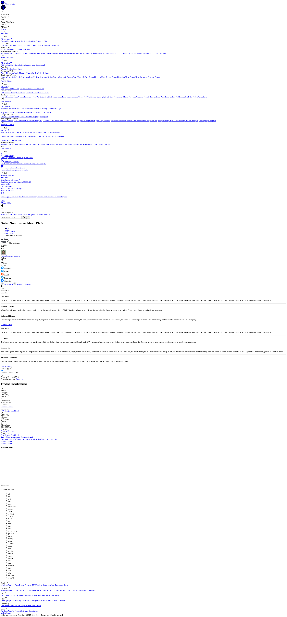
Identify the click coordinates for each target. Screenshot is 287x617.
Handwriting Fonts (31, 89)
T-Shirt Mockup (6, 53)
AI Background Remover (38, 601)
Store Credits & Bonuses (23, 590)
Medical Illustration (40, 77)
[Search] (24, 217)
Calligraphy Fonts (103, 97)
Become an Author (8, 606)
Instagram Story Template (101, 121)
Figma (28, 73)
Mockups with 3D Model (28, 45)
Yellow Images (6, 613)
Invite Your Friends (34, 606)
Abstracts (11, 132)
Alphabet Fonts (122, 97)
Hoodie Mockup (18, 53)
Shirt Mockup (94, 53)
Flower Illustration (118, 77)
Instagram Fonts (72, 97)
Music (20, 136)
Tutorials (21, 595)
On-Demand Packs (39, 590)
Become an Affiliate (23, 284)
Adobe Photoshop (7, 73)
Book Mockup (42, 53)
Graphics (11, 585)
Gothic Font (82, 97)
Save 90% (4, 33)
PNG (34, 585)
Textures (28, 65)
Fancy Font (32, 97)
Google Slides (6, 117)
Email (50, 108)
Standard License (7, 407)
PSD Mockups (161, 53)
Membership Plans (7, 590)
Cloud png (35, 144)
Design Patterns (53, 77)
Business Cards (14, 108)
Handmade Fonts (32, 93)
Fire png (18, 144)
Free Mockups (53, 45)
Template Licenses (7, 125)
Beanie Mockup (136, 53)
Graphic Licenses (7, 81)
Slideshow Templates (50, 121)
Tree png (101, 144)
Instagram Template (165, 121)
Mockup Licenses (7, 57)
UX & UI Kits (46, 113)
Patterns (22, 65)
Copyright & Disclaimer (87, 590)
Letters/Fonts (16, 140)
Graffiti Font (91, 97)
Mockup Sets (14, 45)
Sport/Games (39, 136)
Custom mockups (23, 49)
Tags (52, 595)
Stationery (39, 41)
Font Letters (183, 97)
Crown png (44, 144)
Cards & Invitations (27, 108)
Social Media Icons (18, 77)
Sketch (33, 73)
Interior (3, 136)
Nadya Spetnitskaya (8, 256)
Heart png (4, 144)
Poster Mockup (52, 53)
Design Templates (25, 585)
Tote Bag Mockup (148, 53)
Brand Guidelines (44, 595)
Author (17, 256)
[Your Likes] (2, 203)
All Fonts (4, 87)
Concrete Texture (154, 77)
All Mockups (5, 39)
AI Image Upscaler (8, 601)
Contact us (19, 379)
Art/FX (9, 140)
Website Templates (133, 121)
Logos (59, 108)
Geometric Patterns (66, 77)
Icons (33, 65)
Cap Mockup (104, 53)
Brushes (10, 69)
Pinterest (18, 611)
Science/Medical (29, 136)
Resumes (27, 113)
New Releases (43, 45)
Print (45, 41)
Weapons (4, 132)
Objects (3, 140)
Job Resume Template (180, 121)
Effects (85, 77)
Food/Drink (45, 132)
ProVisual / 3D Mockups (56, 601)
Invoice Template (7, 121)
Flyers (54, 108)
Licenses (75, 590)
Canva (22, 117)
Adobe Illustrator (20, 73)
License (3, 29)
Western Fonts (202, 97)
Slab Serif (15, 89)
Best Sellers (5, 45)
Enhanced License (7, 431)
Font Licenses (6, 101)
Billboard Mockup (82, 53)
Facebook (4, 611)
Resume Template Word (148, 121)
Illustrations (14, 65)
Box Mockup (125, 53)
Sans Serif (8, 89)
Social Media (35, 113)
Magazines (5, 113)
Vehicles (18, 41)
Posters (11, 113)
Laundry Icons (6, 77)
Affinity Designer (43, 73)
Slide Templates (19, 121)
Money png (78, 144)
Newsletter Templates (118, 121)
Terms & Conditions (53, 590)
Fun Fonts (132, 97)
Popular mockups (61, 585)
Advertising (31, 41)
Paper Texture (78, 77)
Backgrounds (40, 65)
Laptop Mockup (114, 53)
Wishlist (39, 585)
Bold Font (113, 97)
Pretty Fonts (165, 97)
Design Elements (95, 77)
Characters (18, 132)
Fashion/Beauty (28, 132)
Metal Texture (130, 77)
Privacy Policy (66, 590)
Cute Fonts (53, 97)
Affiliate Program (21, 606)
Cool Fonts (14, 97)
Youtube (11, 611)
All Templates (6, 106)
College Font (174, 97)
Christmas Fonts (142, 97)
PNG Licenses (6, 148)
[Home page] (6, 229)
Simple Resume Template (67, 121)
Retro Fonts (192, 97)
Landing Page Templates (207, 121)
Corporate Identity (40, 108)
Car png (94, 144)
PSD (2, 65)
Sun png (107, 144)
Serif (2, 89)
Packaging (10, 41)
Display (41, 89)
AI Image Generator (22, 601)
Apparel (4, 41)
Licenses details (6, 325)
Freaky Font (5, 97)
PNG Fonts (5, 93)
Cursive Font (22, 97)
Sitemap (57, 595)
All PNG (4, 130)
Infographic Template (84, 121)
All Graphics (5, 63)
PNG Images (5, 411)
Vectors (7, 65)
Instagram (24, 611)
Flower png (63, 144)
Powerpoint (15, 117)
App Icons (29, 77)
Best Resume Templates (33, 121)
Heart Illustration (141, 77)
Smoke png (87, 144)
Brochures (4, 108)
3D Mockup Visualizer (9, 49)
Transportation (50, 136)
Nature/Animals (12, 136)
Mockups (4, 585)
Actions (3, 69)
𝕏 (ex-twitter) (33, 611)
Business (37, 132)
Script (22, 89)
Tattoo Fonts (61, 97)
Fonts (17, 585)
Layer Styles (17, 69)
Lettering (12, 93)
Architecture (59, 136)
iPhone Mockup (30, 53)
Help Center (5, 595)
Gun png (71, 144)
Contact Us (14, 595)
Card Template (193, 121)
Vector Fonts (20, 93)
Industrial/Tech (55, 132)
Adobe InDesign (31, 117)
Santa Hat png (26, 144)
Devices (24, 41)
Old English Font (42, 97)
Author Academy (31, 595)
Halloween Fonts (154, 97)
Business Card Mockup (67, 53)
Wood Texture (106, 77)
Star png (11, 144)
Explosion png (53, 144)
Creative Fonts (43, 93)
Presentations (19, 113)
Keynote (45, 117)
